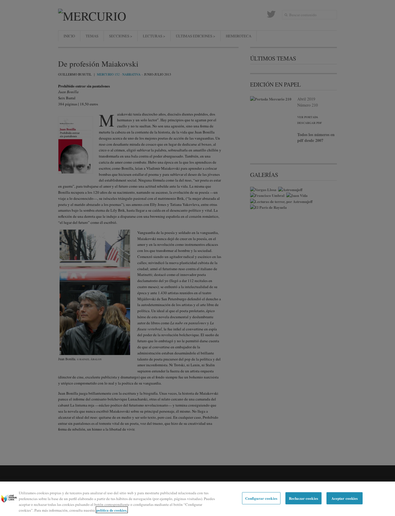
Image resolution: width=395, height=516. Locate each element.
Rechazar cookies (303, 498)
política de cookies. (111, 510)
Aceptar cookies (344, 498)
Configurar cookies (261, 498)
